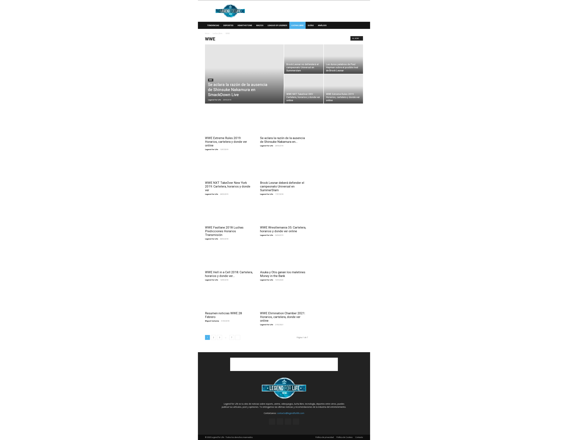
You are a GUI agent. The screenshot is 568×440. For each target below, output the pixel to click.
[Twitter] (288, 422)
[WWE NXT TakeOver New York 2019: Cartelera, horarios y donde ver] (229, 167)
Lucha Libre (297, 25)
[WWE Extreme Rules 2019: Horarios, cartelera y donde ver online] (343, 89)
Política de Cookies (344, 437)
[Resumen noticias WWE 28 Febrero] (229, 298)
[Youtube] (296, 422)
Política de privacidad (325, 437)
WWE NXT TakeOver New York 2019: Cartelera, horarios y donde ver (227, 186)
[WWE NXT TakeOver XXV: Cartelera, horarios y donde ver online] (303, 89)
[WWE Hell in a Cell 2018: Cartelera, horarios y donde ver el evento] (229, 257)
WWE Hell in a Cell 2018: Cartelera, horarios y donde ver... (229, 274)
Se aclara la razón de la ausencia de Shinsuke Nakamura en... (282, 140)
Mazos (259, 25)
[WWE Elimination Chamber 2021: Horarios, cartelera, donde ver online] (284, 298)
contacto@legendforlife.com (290, 413)
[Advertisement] (309, 11)
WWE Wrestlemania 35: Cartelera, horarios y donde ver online (283, 229)
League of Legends (277, 25)
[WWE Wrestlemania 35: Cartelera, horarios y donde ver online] (284, 212)
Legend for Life (214, 100)
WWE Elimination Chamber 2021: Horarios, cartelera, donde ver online (282, 316)
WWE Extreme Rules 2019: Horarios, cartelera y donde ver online (226, 141)
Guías (311, 25)
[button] (359, 25)
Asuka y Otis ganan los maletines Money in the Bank (282, 274)
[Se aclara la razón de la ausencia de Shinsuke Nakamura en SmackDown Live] (244, 78)
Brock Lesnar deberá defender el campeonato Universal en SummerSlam (282, 186)
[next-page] (237, 337)
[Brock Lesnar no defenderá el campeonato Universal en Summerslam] (303, 59)
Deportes (228, 25)
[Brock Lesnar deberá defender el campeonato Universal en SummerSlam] (284, 167)
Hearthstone (245, 25)
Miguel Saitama (212, 321)
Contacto (359, 437)
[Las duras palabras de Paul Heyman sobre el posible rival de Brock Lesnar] (343, 59)
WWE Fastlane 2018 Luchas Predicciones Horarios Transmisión (224, 231)
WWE (210, 80)
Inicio (207, 33)
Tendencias (213, 25)
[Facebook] (272, 422)
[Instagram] (280, 421)
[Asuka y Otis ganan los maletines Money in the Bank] (284, 257)
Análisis (322, 25)
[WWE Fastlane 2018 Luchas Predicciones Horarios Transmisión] (229, 212)
